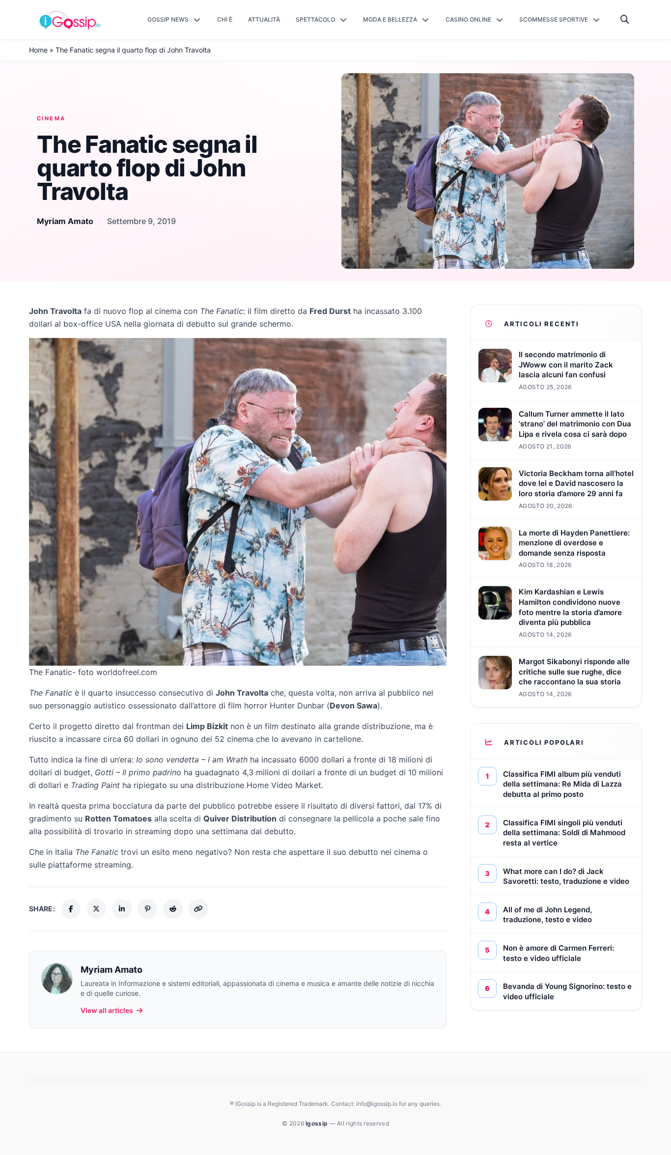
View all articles (107, 1010)
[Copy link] (198, 909)
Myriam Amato (65, 221)
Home (38, 50)
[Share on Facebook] (71, 909)
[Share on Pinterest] (147, 909)
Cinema (51, 118)
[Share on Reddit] (173, 909)
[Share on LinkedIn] (122, 909)
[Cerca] (625, 19)
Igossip (317, 1123)
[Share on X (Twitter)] (96, 909)
